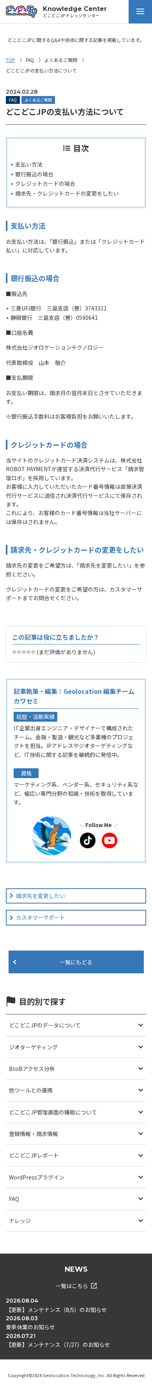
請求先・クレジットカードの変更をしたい (67, 193)
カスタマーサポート (40, 917)
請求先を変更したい (40, 896)
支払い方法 (28, 164)
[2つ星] (19, 652)
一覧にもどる (76, 962)
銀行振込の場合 (34, 174)
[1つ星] (14, 652)
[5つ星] (33, 652)
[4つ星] (28, 652)
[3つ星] (23, 652)
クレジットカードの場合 (45, 183)
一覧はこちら (71, 1286)
